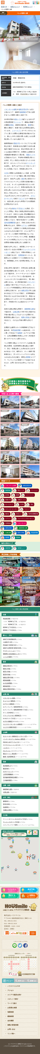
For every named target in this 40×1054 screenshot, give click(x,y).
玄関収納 (21, 255)
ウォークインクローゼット (26, 518)
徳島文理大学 (23, 109)
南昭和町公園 (29, 309)
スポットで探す (12, 999)
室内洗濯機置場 (9, 222)
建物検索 (10, 1016)
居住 (22, 179)
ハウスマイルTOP (13, 986)
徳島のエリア (15, 7)
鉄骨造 (11, 125)
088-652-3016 (12, 896)
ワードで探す (12, 1003)
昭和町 (28, 357)
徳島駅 (19, 333)
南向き (14, 208)
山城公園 (16, 312)
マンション (17, 122)
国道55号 (17, 143)
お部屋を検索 (12, 1007)
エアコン (24, 225)
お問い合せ (11, 1029)
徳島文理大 (25, 290)
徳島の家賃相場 (12, 1025)
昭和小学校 (25, 317)
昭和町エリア (28, 7)
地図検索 (10, 1012)
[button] (27, 851)
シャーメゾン (16, 130)
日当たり (22, 208)
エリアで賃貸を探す (14, 995)
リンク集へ (11, 1033)
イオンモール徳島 (10, 109)
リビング (21, 198)
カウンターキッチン (11, 509)
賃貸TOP (4, 7)
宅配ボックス (30, 155)
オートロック (30, 163)
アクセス (10, 990)
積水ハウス (18, 119)
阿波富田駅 (24, 94)
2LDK (6, 173)
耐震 (29, 125)
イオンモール (22, 523)
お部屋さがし (11, 890)
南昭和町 (23, 112)
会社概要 (10, 1020)
